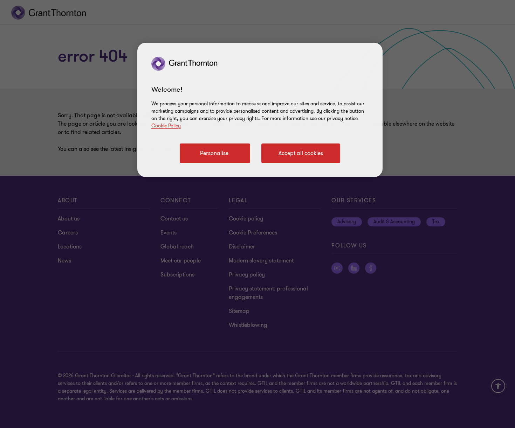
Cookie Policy (166, 125)
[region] (260, 110)
